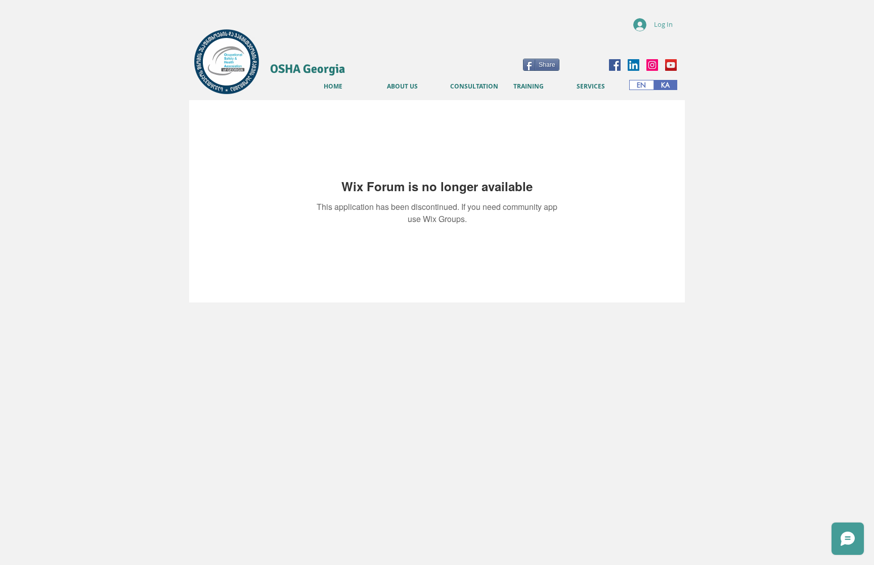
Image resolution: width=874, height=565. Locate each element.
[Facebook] (615, 65)
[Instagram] (652, 65)
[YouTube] (671, 65)
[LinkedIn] (633, 65)
